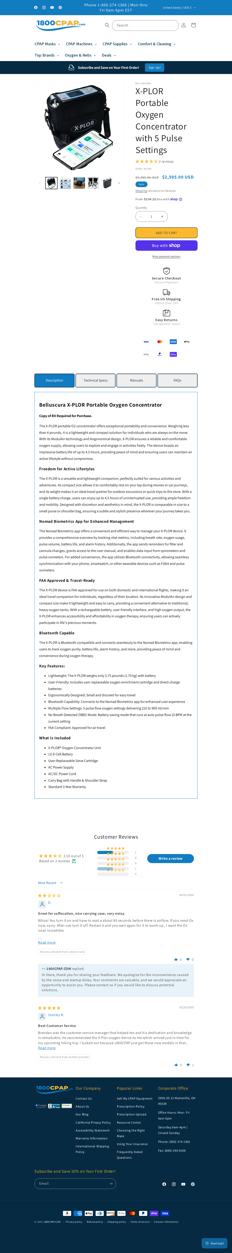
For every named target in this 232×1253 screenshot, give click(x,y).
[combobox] (145, 25)
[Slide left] (39, 183)
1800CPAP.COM (52, 1221)
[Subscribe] (111, 1183)
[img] (49, 895)
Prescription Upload (131, 1114)
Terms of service (140, 1221)
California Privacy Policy (93, 1122)
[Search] (173, 25)
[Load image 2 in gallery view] (65, 183)
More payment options (166, 256)
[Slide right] (119, 183)
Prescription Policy (130, 1106)
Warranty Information (92, 1138)
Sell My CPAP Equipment (134, 1098)
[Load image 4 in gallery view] (93, 183)
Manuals (136, 380)
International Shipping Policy (92, 1149)
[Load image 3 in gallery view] (79, 183)
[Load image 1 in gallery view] (51, 183)
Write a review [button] (170, 858)
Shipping (141, 190)
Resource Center (129, 1122)
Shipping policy (116, 1221)
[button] (107, 25)
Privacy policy (74, 1221)
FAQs (177, 380)
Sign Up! (155, 67)
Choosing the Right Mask (131, 1133)
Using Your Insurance (132, 1144)
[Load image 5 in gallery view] (107, 183)
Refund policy (95, 1221)
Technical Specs (96, 380)
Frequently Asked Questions (130, 1155)
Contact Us (84, 1098)
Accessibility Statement (93, 1130)
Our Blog (82, 1114)
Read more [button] (47, 942)
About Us (82, 1106)
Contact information (166, 1221)
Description (54, 380)
